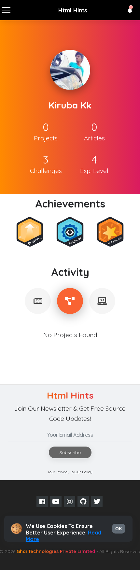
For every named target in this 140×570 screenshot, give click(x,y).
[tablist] (38, 301)
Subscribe (70, 452)
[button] (130, 10)
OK (118, 528)
